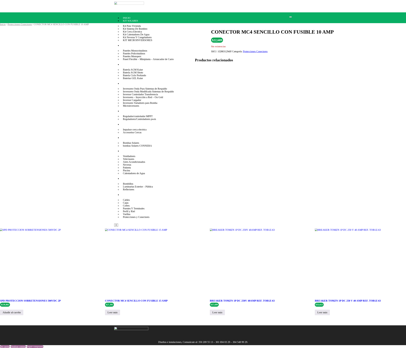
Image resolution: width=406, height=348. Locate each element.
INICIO (126, 18)
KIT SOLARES (130, 20)
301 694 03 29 (223, 342)
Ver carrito (5, 346)
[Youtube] (201, 331)
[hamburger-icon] (290, 16)
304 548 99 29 (240, 342)
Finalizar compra (18, 346)
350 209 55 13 (205, 342)
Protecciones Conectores (20, 24)
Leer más (113, 312)
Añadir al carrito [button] (12, 312)
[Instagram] (182, 331)
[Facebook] (191, 331)
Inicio (3, 24)
